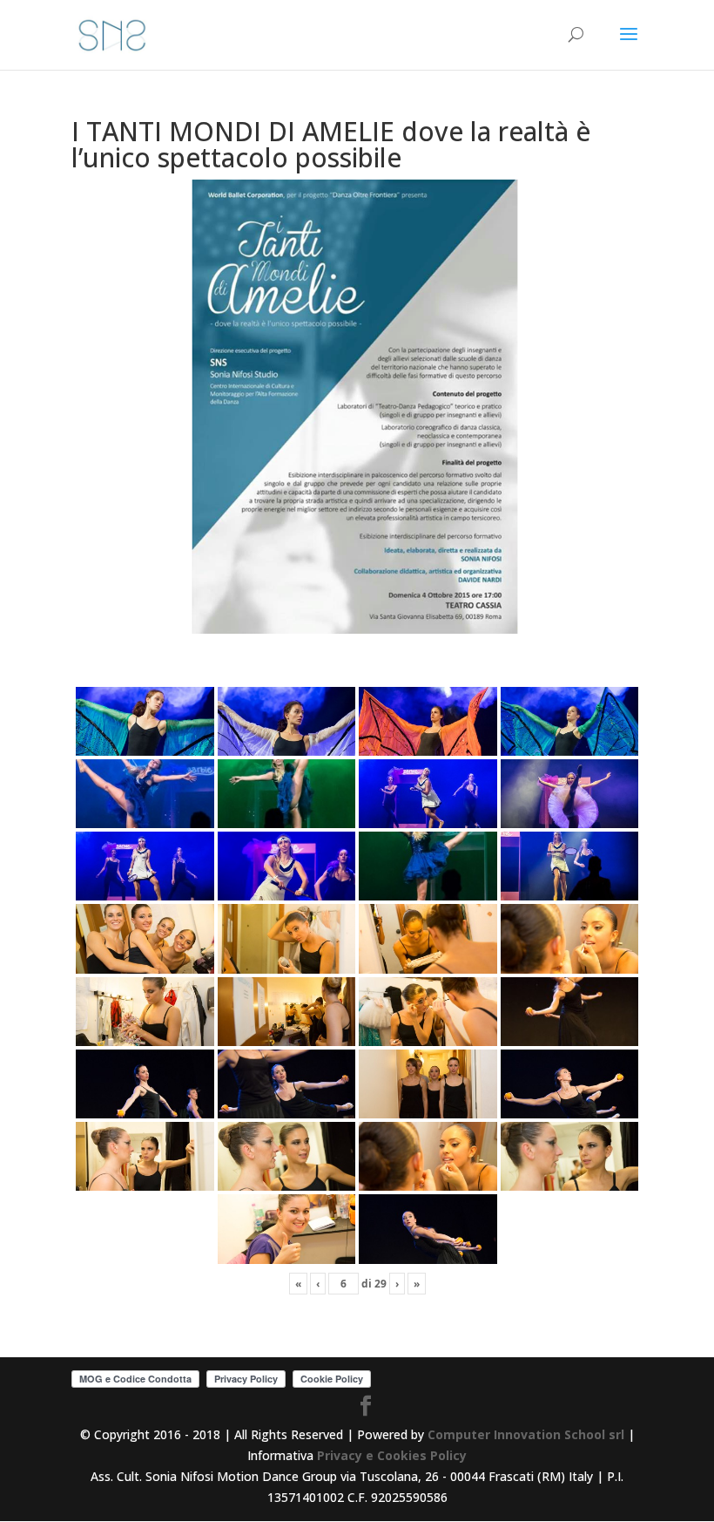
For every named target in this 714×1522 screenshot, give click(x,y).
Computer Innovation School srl (526, 1434)
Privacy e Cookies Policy (392, 1455)
